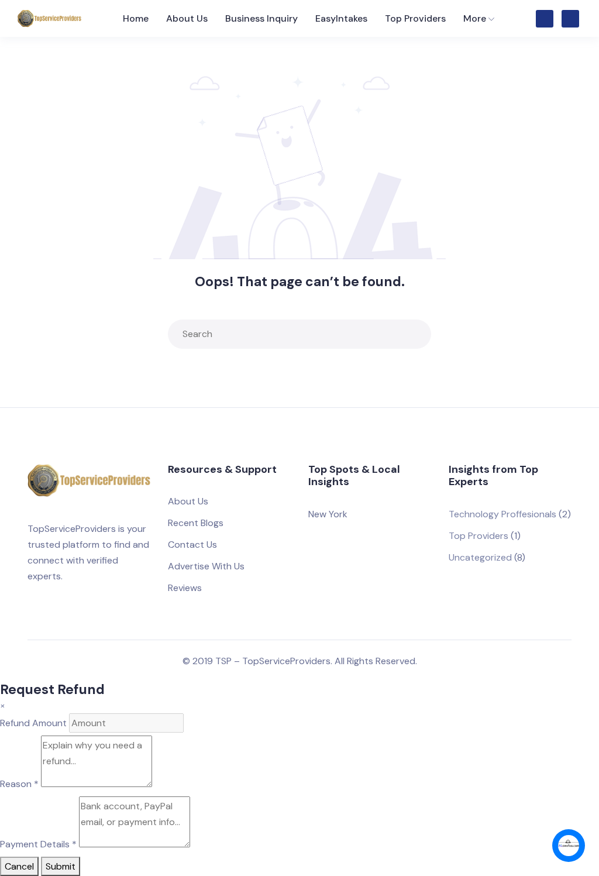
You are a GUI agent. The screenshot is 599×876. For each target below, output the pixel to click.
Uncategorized (480, 557)
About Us (187, 18)
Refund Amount (33, 723)
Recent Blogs (195, 523)
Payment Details (38, 844)
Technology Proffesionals (502, 514)
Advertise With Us (206, 566)
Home (136, 18)
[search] (419, 334)
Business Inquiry (261, 18)
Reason (19, 784)
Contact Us (192, 544)
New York (327, 514)
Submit (60, 866)
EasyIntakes (341, 18)
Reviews (185, 588)
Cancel (19, 866)
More (474, 18)
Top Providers (415, 18)
